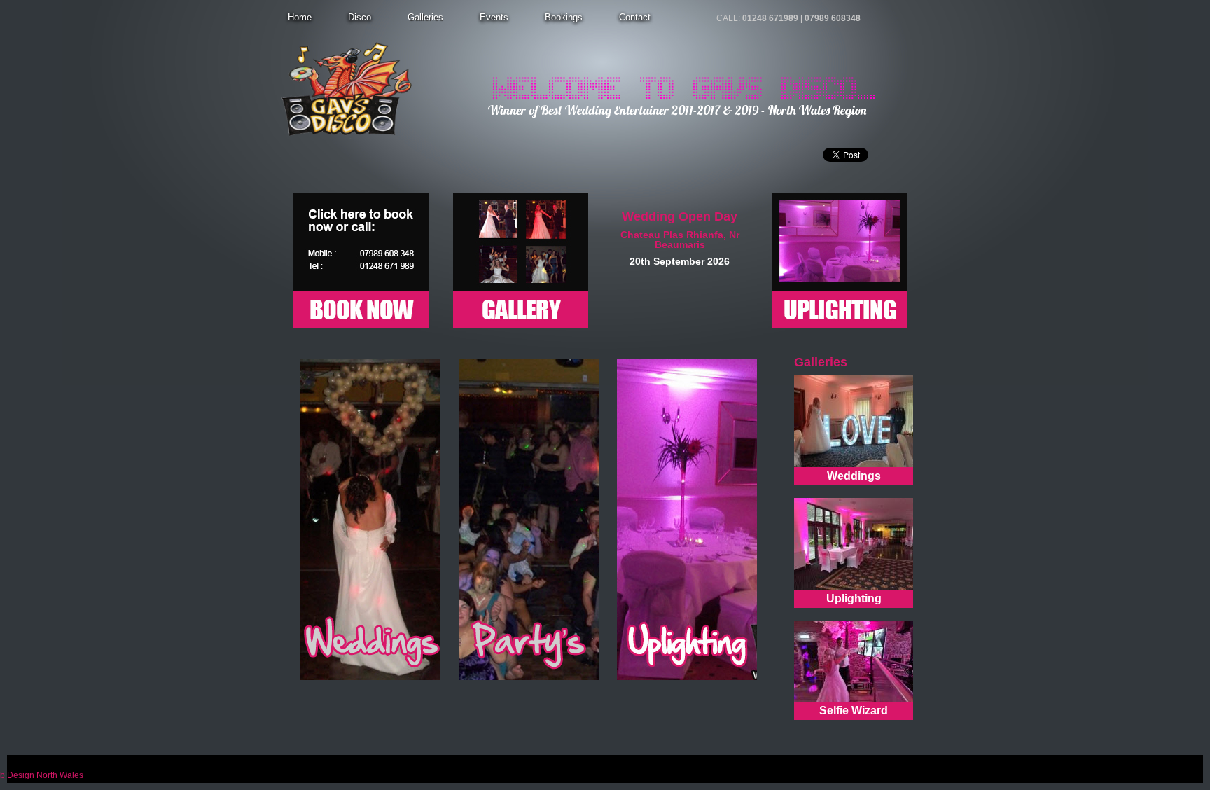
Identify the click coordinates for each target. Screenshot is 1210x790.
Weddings (854, 476)
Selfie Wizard (853, 710)
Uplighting (854, 598)
